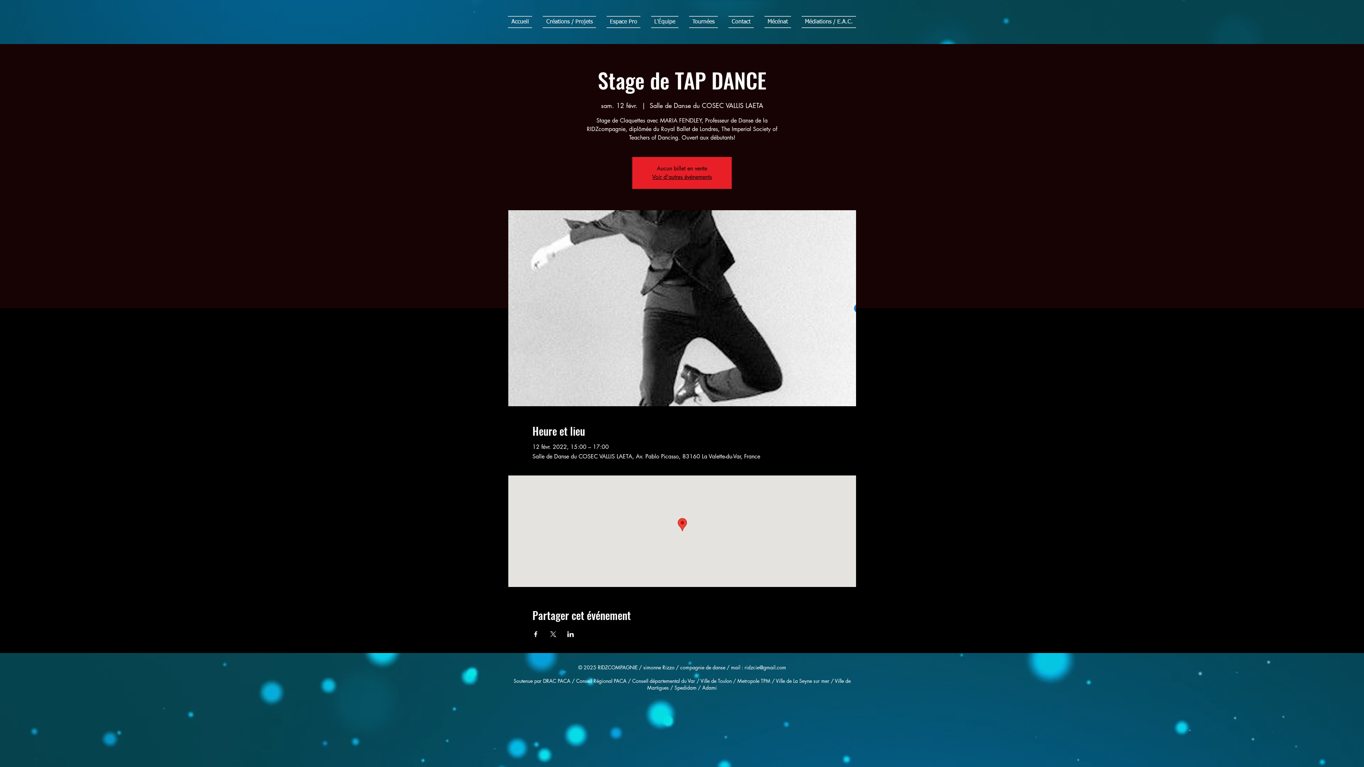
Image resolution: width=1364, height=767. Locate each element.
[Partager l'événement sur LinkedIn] (570, 634)
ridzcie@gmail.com (765, 667)
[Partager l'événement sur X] (553, 634)
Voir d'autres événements (682, 177)
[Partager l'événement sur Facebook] (535, 634)
